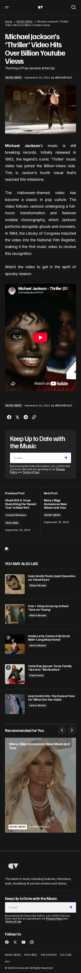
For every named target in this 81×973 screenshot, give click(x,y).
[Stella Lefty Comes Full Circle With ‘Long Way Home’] (15, 644)
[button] (7, 7)
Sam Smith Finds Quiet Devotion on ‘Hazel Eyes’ (51, 578)
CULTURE (65, 954)
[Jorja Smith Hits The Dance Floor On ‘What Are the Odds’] (15, 704)
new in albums (37, 645)
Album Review (37, 585)
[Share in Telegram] (26, 417)
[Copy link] (34, 417)
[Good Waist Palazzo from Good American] (6, 549)
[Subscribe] (66, 458)
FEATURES (12, 522)
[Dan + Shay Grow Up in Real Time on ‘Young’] (15, 614)
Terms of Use (31, 472)
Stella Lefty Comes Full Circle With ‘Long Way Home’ (49, 638)
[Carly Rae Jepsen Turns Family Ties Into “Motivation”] (15, 674)
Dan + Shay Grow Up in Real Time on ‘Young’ (48, 608)
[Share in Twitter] (17, 417)
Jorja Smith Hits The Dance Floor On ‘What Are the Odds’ (51, 697)
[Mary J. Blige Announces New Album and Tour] (40, 785)
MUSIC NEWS (25, 21)
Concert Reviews (16, 515)
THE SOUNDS (48, 954)
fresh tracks (36, 675)
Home (8, 21)
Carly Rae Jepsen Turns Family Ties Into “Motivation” (50, 668)
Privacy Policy (54, 918)
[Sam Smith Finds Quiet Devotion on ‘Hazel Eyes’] (15, 584)
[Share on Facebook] (9, 417)
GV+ (7, 961)
